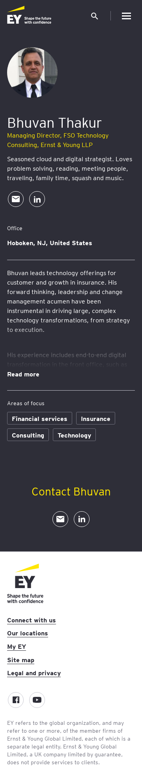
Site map (20, 659)
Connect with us (31, 619)
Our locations (27, 632)
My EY (16, 646)
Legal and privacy (34, 672)
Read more (23, 373)
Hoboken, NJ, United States (49, 242)
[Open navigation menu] (126, 16)
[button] (94, 15)
